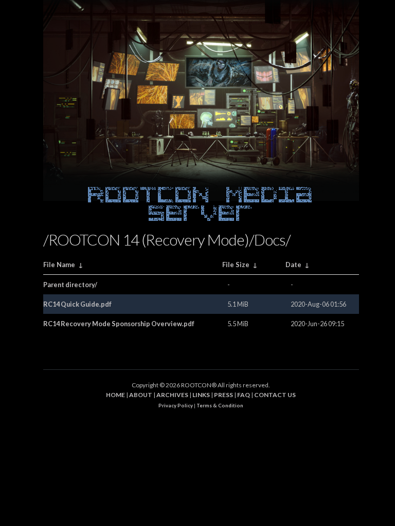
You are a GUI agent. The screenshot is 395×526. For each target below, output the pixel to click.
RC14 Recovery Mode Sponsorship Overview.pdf (118, 324)
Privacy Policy (175, 405)
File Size (235, 264)
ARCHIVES (172, 395)
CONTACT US (275, 395)
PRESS (223, 395)
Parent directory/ (70, 284)
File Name (59, 264)
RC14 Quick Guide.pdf (77, 304)
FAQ (243, 395)
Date (293, 264)
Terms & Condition (219, 405)
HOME (115, 395)
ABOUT (140, 395)
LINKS (201, 395)
